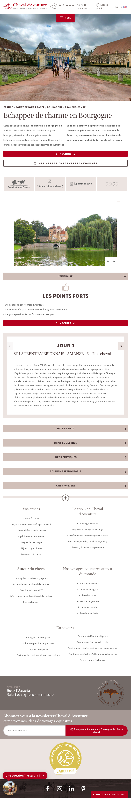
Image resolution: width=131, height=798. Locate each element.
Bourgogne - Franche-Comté (66, 107)
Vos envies (31, 509)
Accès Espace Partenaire (92, 660)
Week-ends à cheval (31, 554)
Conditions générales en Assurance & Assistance (93, 648)
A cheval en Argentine (88, 601)
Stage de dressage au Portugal (88, 529)
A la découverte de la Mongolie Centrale (87, 535)
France (8, 107)
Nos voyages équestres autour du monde (87, 571)
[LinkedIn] (71, 788)
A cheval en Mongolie (87, 589)
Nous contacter (82, 6)
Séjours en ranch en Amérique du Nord (31, 524)
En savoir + (65, 628)
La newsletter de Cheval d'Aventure (31, 584)
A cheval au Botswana (88, 583)
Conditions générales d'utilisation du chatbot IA (93, 654)
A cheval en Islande (87, 607)
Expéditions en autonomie (31, 536)
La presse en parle (38, 649)
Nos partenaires (31, 602)
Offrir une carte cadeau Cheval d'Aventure (31, 596)
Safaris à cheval (31, 518)
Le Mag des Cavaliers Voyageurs (31, 578)
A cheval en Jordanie (87, 613)
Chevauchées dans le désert (31, 530)
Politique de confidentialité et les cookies (38, 655)
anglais (125, 7)
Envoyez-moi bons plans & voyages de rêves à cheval (98, 730)
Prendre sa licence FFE (31, 590)
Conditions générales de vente (92, 642)
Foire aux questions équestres (38, 643)
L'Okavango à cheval (87, 523)
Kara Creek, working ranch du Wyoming (87, 541)
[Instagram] (60, 788)
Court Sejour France (30, 107)
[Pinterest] (83, 788)
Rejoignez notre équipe (38, 637)
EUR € (118, 7)
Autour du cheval (31, 569)
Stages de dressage (31, 542)
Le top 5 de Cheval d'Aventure (87, 511)
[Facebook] (48, 788)
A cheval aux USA (87, 595)
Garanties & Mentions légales (93, 636)
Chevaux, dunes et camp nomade (88, 547)
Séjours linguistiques (31, 548)
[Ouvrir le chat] (10, 788)
